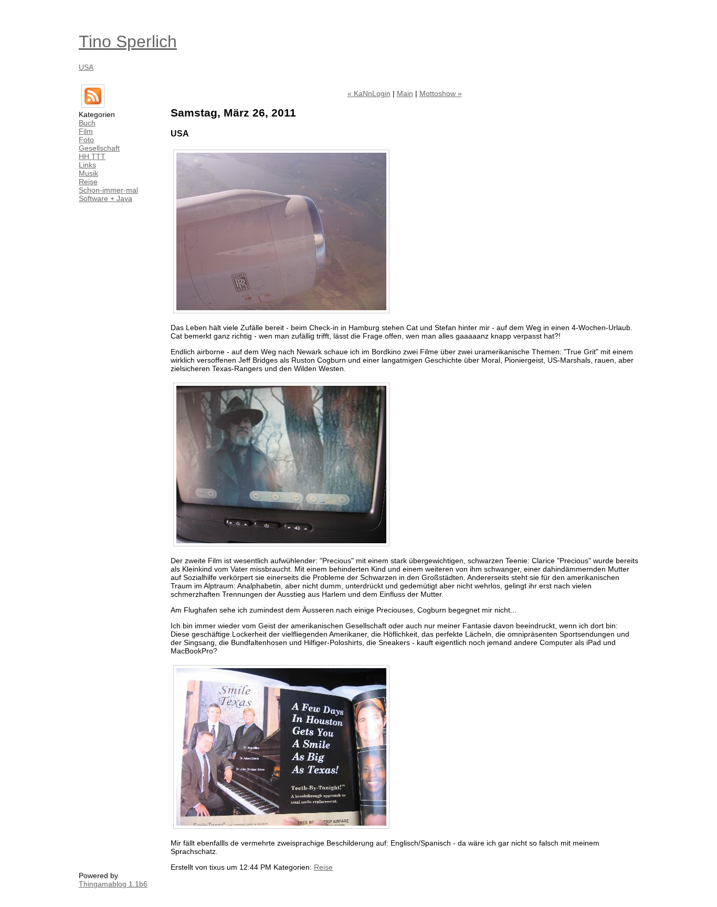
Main (405, 93)
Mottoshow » (440, 93)
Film (86, 131)
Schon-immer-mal (108, 190)
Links (87, 165)
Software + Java (105, 198)
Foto (86, 139)
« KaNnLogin (369, 93)
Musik (88, 173)
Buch (87, 123)
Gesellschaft (99, 148)
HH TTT (92, 156)
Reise (88, 181)
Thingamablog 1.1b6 (113, 884)
